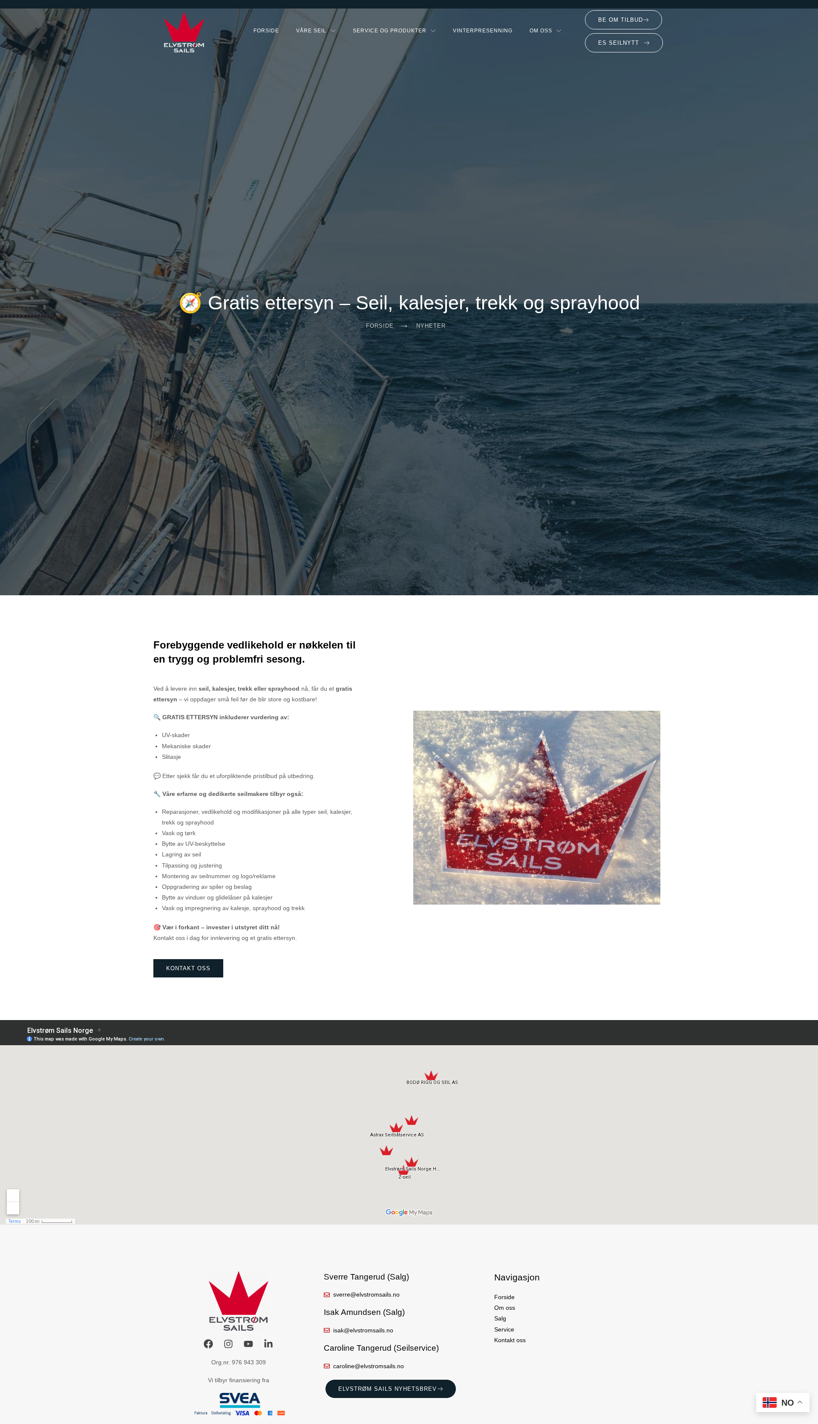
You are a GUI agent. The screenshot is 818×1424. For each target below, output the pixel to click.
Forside (266, 31)
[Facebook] (208, 1344)
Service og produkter (389, 31)
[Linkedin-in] (268, 1344)
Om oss (541, 31)
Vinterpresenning (483, 31)
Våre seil (311, 31)
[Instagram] (228, 1344)
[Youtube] (248, 1344)
